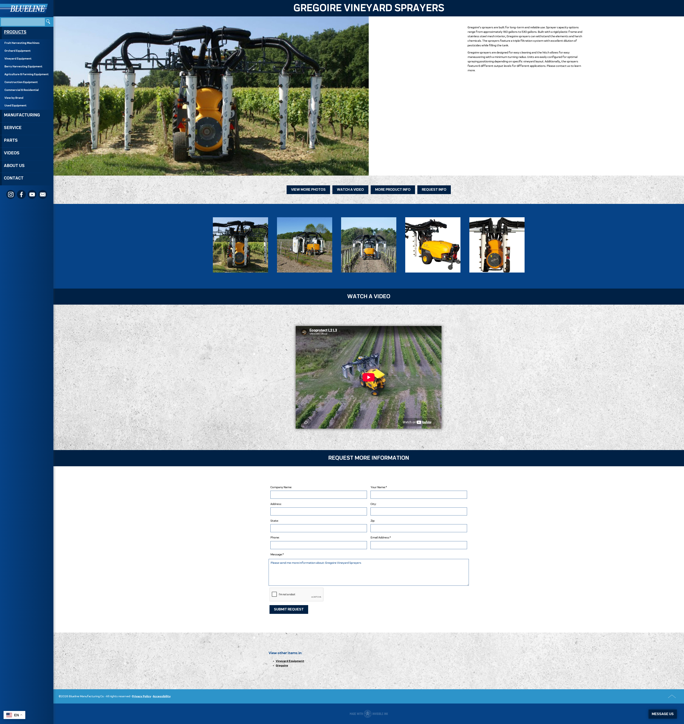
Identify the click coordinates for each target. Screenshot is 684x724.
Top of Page (672, 696)
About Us (14, 165)
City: (373, 504)
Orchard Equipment (17, 51)
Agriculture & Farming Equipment (26, 74)
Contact (14, 178)
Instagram (10, 194)
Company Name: (281, 487)
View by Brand (13, 98)
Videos (11, 153)
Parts (11, 140)
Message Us (663, 714)
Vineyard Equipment (18, 58)
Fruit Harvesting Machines (22, 43)
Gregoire (282, 665)
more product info (393, 190)
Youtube (32, 194)
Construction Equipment (21, 82)
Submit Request (289, 609)
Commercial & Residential (21, 90)
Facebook (21, 194)
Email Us (42, 194)
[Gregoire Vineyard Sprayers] (240, 245)
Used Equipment (15, 105)
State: (274, 520)
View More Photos (308, 190)
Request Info (434, 190)
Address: (276, 504)
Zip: (372, 520)
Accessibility (162, 696)
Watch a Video (350, 190)
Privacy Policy (141, 696)
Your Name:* (378, 487)
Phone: (274, 537)
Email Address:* (380, 537)
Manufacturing (22, 115)
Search (48, 21)
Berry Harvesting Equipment (23, 66)
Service (13, 127)
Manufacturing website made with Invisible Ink (369, 713)
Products (15, 32)
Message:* (277, 554)
